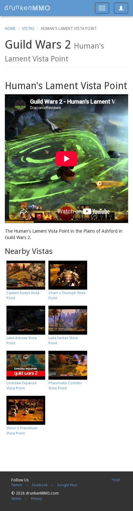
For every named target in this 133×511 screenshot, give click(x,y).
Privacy (36, 499)
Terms (16, 499)
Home (10, 28)
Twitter (16, 485)
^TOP (115, 480)
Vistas (28, 28)
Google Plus (67, 485)
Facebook (39, 485)
